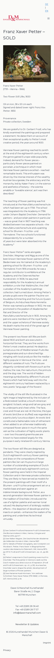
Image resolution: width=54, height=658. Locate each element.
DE (46, 4)
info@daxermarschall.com (27, 613)
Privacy (7, 650)
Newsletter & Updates (27, 624)
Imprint (47, 643)
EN (46, 11)
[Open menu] (48, 18)
